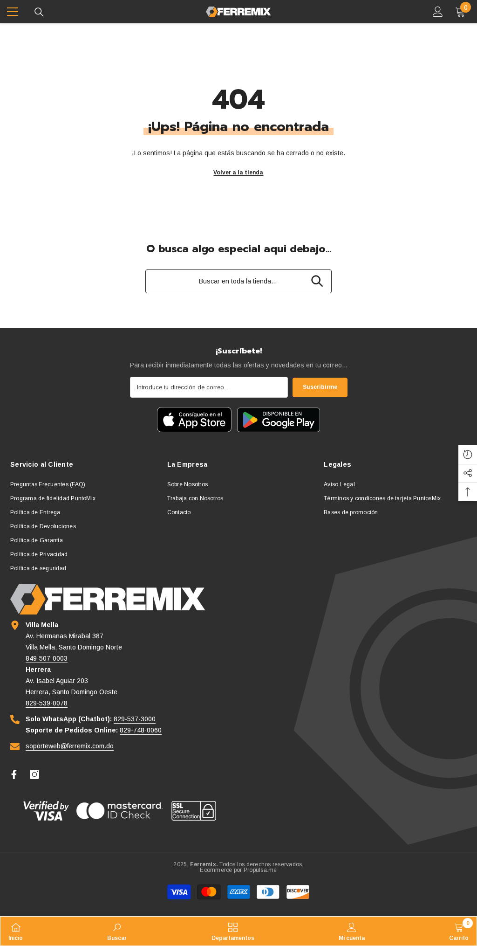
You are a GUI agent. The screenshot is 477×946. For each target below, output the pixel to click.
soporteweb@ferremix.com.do (70, 746)
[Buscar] (39, 12)
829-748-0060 (141, 730)
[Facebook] (14, 774)
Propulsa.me (260, 870)
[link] (117, 931)
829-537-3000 (135, 719)
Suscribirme (320, 387)
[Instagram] (34, 774)
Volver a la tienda (238, 172)
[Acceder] (438, 12)
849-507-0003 (47, 658)
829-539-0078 (47, 703)
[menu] (12, 11)
